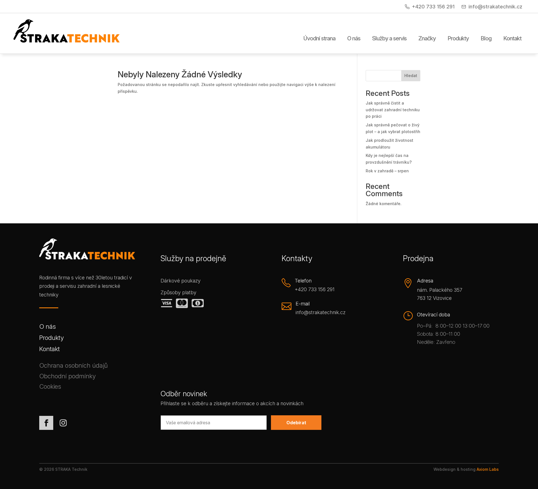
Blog (486, 39)
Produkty (458, 39)
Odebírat (296, 422)
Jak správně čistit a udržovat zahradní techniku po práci (393, 110)
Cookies (50, 387)
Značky (427, 39)
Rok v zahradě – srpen (387, 170)
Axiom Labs (488, 469)
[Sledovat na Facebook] (46, 423)
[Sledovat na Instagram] (63, 423)
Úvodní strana (319, 39)
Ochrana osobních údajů (73, 366)
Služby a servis (389, 39)
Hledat (410, 75)
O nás (353, 39)
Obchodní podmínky (67, 377)
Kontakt (512, 39)
